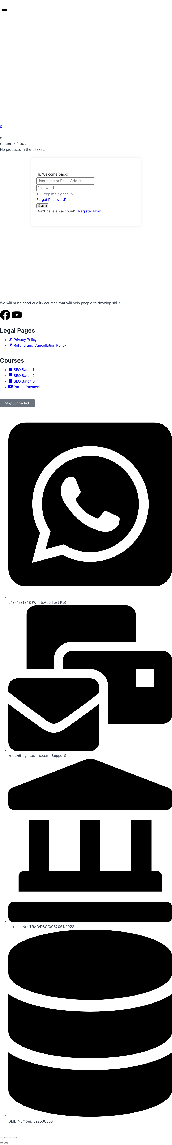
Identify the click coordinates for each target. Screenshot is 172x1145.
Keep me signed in (57, 194)
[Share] (10, 1137)
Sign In (42, 205)
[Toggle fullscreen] (6, 1137)
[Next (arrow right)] (6, 1143)
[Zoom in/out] (1, 1137)
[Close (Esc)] (15, 1137)
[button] (86, 10)
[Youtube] (17, 315)
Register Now (89, 211)
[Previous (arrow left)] (1, 1143)
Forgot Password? (51, 200)
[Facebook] (5, 315)
